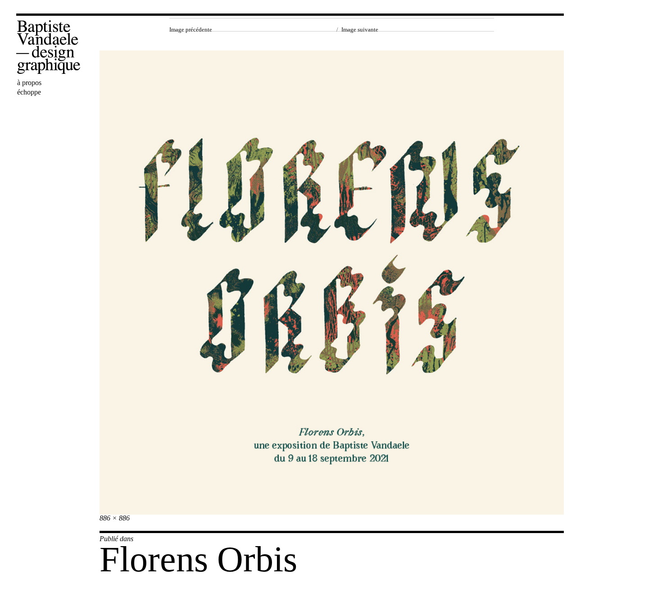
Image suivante (359, 29)
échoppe (29, 92)
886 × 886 (115, 518)
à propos (29, 82)
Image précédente (190, 29)
